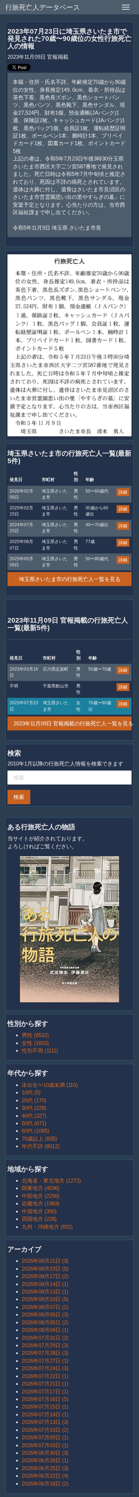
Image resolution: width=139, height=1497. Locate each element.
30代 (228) (34, 1108)
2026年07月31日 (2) (45, 1338)
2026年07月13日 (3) (45, 1422)
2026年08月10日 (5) (45, 1299)
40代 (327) (34, 1116)
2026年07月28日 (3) (45, 1353)
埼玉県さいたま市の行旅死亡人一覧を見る (69, 579)
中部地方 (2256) (41, 1196)
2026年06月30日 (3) (45, 1453)
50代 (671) (34, 1123)
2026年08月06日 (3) (45, 1314)
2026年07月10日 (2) (45, 1430)
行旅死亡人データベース (42, 7)
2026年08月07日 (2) (45, 1307)
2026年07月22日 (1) (45, 1376)
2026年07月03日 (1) (45, 1445)
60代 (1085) (35, 1131)
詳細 (123, 492)
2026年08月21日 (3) (45, 1261)
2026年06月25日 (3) (45, 1468)
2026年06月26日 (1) (45, 1460)
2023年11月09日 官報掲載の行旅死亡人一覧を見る (73, 723)
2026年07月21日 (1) (45, 1384)
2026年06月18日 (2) (45, 1484)
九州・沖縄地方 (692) (47, 1227)
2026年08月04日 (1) (45, 1330)
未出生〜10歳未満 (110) (50, 1085)
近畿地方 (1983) (41, 1203)
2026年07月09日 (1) (45, 1437)
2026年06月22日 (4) (45, 1476)
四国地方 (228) (39, 1219)
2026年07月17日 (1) (45, 1391)
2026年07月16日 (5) (45, 1399)
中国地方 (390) (39, 1211)
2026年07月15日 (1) (45, 1407)
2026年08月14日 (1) (45, 1284)
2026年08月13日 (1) (45, 1292)
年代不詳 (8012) (41, 1146)
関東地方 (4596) (41, 1188)
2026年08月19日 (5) (45, 1269)
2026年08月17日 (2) (45, 1276)
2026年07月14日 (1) (45, 1414)
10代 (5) (31, 1092)
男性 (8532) (35, 1035)
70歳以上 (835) (39, 1139)
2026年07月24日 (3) (45, 1368)
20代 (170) (34, 1100)
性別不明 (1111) (40, 1050)
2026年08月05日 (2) (45, 1322)
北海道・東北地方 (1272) (51, 1180)
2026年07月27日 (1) (45, 1361)
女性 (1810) (35, 1043)
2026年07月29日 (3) (45, 1345)
